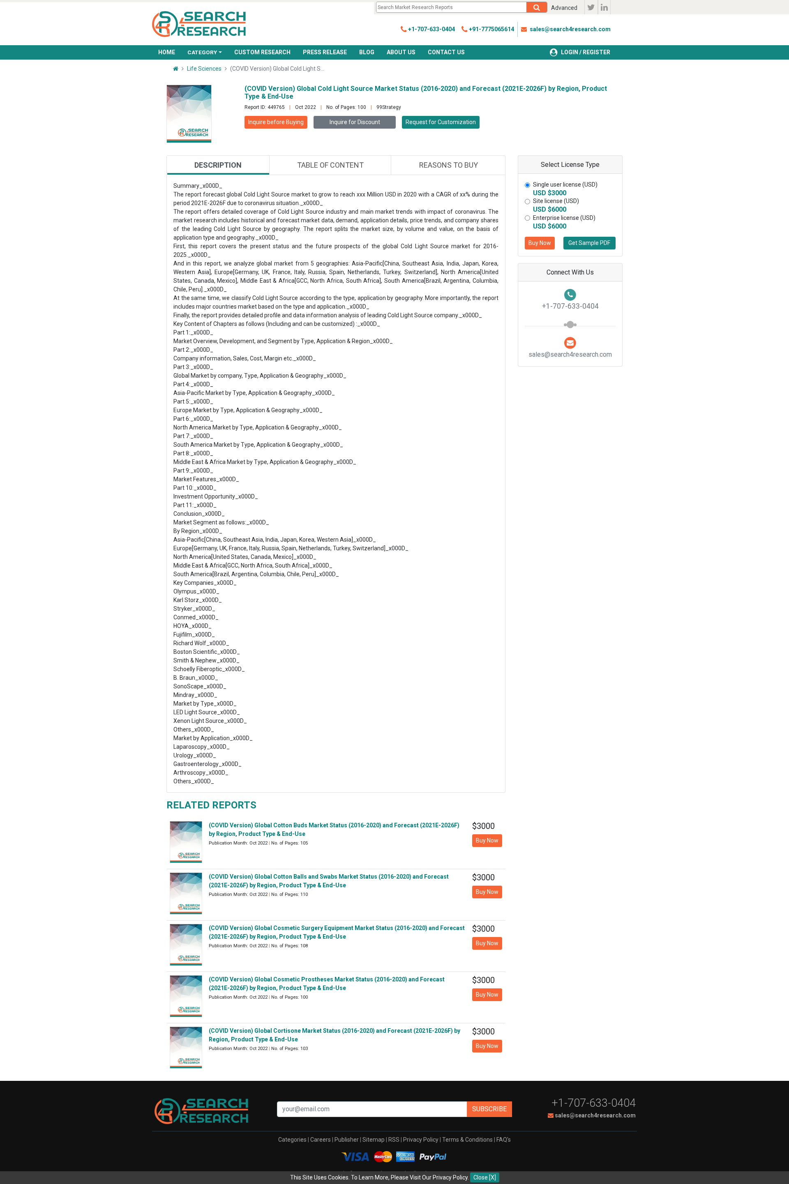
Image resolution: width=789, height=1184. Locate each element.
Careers (320, 1139)
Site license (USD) (556, 201)
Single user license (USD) (565, 184)
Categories (292, 1139)
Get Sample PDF (589, 243)
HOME (166, 52)
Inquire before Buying (276, 122)
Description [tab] (218, 165)
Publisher (347, 1139)
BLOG (366, 52)
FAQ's (503, 1139)
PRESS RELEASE (325, 52)
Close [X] (484, 1177)
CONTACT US (446, 52)
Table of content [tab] (330, 165)
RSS (393, 1139)
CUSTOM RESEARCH (262, 52)
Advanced (564, 8)
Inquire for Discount (355, 122)
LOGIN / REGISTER (585, 52)
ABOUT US (401, 52)
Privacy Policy (420, 1139)
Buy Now (539, 243)
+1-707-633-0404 (594, 1103)
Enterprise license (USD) (564, 218)
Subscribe (489, 1109)
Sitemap (373, 1139)
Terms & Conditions (467, 1139)
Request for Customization (441, 122)
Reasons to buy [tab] (448, 165)
